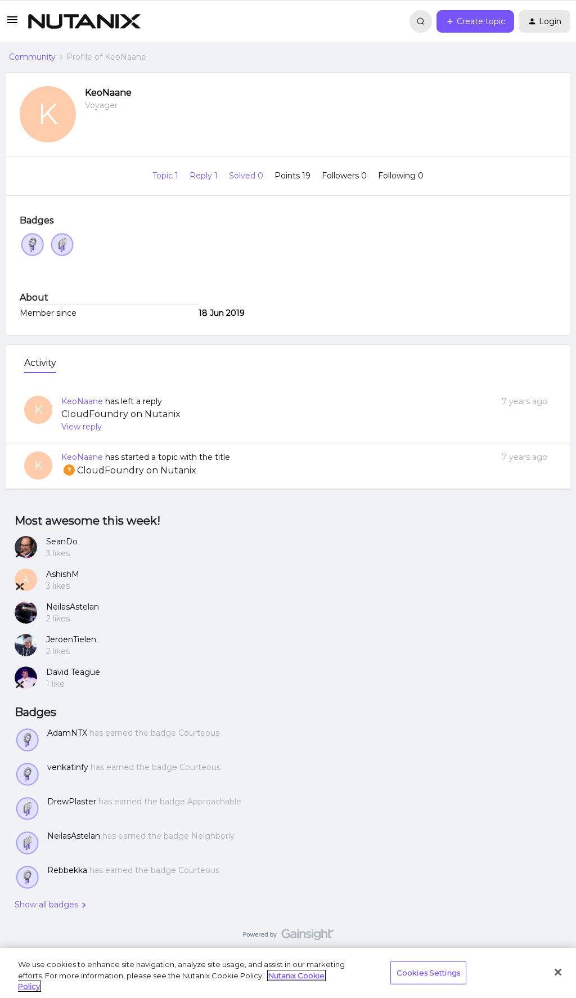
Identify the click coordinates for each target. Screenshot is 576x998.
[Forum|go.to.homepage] (84, 21)
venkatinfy (67, 767)
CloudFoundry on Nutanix (121, 414)
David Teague (73, 672)
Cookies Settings (428, 972)
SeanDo (62, 541)
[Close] (558, 972)
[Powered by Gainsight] (288, 937)
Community (32, 57)
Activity (40, 362)
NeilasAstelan (72, 607)
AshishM (62, 574)
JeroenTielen (71, 639)
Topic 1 (166, 176)
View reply (81, 427)
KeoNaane (108, 92)
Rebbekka (67, 870)
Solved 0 (247, 176)
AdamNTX (67, 733)
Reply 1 (205, 176)
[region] (288, 973)
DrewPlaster (71, 801)
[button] (12, 24)
